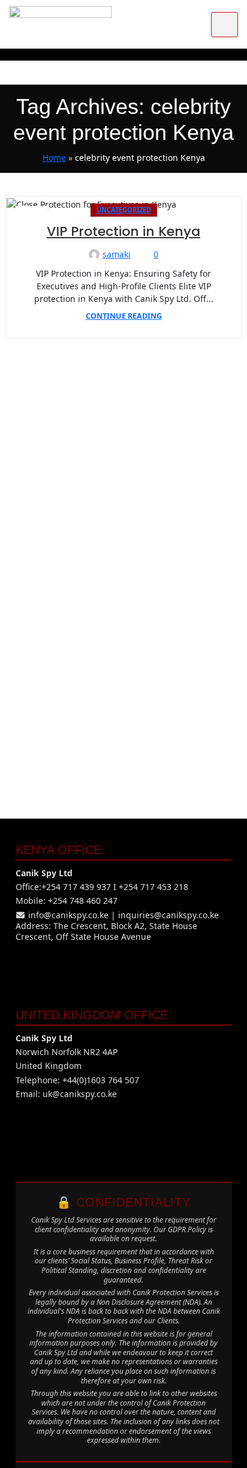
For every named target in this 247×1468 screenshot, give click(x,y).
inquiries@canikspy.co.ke (168, 915)
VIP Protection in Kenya (123, 231)
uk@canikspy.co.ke (80, 1093)
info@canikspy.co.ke (68, 915)
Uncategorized (124, 209)
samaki (117, 254)
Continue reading (124, 316)
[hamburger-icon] (224, 24)
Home (54, 157)
